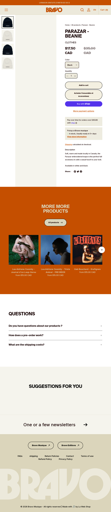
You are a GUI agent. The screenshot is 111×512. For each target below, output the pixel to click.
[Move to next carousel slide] (101, 250)
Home (67, 25)
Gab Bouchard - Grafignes (87, 269)
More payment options (83, 111)
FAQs (20, 456)
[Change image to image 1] (8, 22)
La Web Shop (84, 507)
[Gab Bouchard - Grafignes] (87, 250)
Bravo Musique (39, 445)
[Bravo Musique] (54, 9)
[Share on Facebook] (81, 171)
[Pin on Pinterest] (75, 171)
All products (76, 25)
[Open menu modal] (6, 10)
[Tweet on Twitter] (78, 171)
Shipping (68, 144)
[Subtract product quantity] (75, 76)
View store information (77, 137)
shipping (33, 456)
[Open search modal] (82, 10)
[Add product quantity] (67, 76)
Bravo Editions (69, 445)
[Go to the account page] (89, 10)
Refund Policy (45, 459)
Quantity (68, 71)
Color (67, 60)
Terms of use (87, 456)
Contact (70, 456)
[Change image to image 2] (8, 36)
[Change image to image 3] (8, 50)
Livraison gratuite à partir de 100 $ (54, 3)
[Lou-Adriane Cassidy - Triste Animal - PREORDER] (55, 250)
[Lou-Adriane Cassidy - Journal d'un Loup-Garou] (23, 250)
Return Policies (52, 456)
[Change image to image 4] (8, 63)
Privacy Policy (66, 459)
